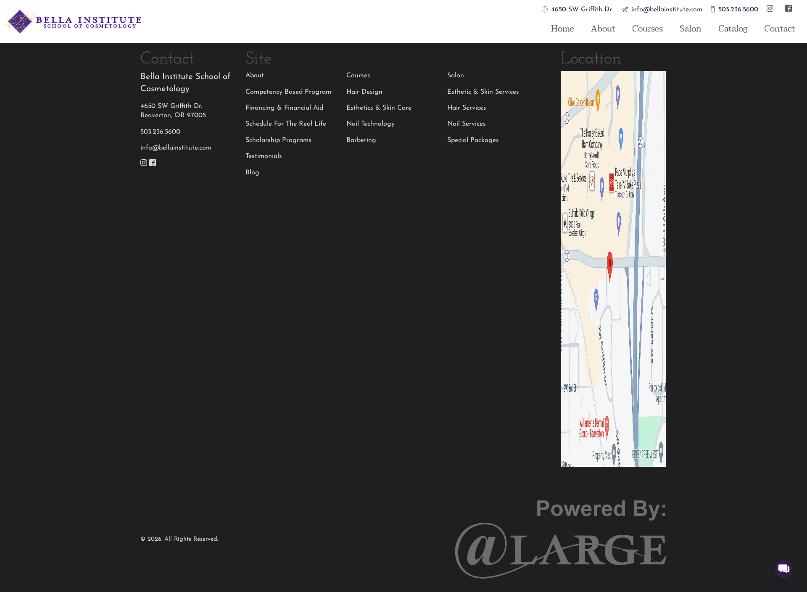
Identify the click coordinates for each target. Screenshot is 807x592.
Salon (691, 28)
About (603, 28)
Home (562, 28)
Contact (779, 28)
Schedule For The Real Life (285, 124)
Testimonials (263, 156)
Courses (647, 28)
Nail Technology (370, 124)
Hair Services (466, 108)
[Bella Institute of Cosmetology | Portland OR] (74, 22)
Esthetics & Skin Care (378, 108)
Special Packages (473, 140)
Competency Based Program (288, 92)
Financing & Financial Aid (284, 108)
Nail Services (466, 124)
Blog (252, 172)
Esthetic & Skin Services (483, 92)
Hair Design (364, 92)
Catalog (732, 28)
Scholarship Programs (278, 140)
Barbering (361, 140)
